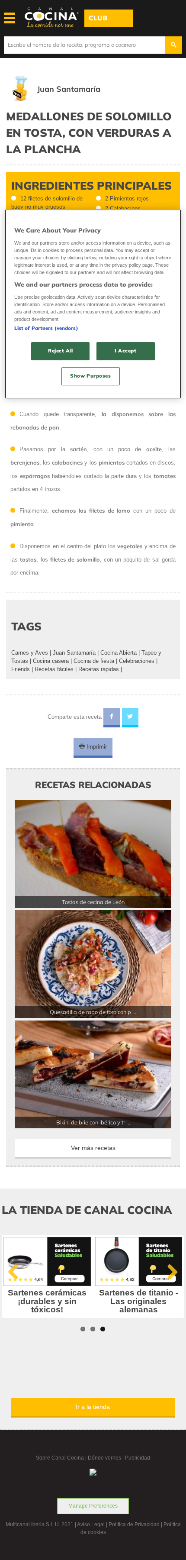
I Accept (126, 351)
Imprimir (96, 746)
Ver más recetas (93, 1147)
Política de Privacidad (134, 1524)
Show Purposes (90, 376)
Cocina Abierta (118, 652)
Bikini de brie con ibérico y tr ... (93, 1122)
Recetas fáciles (54, 669)
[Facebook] (111, 718)
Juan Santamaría (74, 652)
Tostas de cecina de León (93, 901)
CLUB (98, 18)
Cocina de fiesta (94, 661)
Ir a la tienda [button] (93, 1406)
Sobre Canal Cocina (60, 1458)
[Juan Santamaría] (65, 99)
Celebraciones (136, 661)
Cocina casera (51, 661)
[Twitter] (130, 718)
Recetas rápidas (98, 669)
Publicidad (137, 1458)
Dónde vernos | (106, 1458)
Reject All (60, 351)
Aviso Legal (91, 1524)
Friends (20, 669)
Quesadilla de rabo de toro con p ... (93, 1011)
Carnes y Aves (29, 652)
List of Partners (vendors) (46, 328)
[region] (93, 304)
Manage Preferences (93, 1506)
